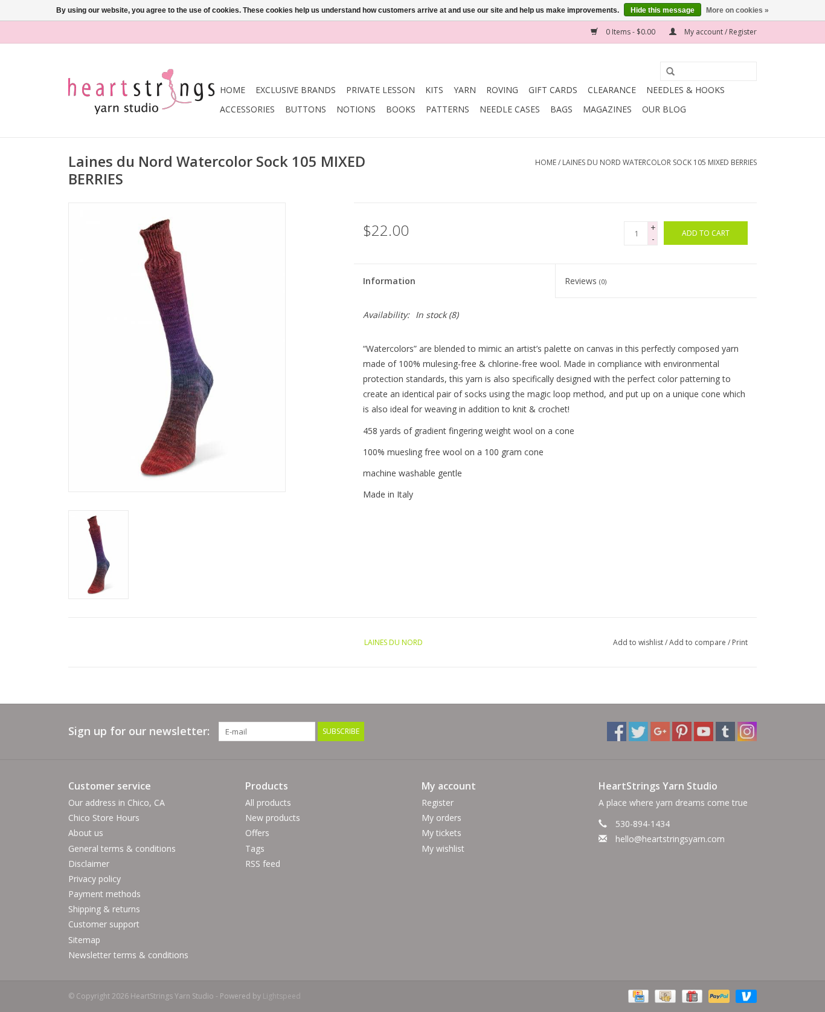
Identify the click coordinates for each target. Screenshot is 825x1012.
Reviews (585, 281)
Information (389, 281)
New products (272, 817)
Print (740, 642)
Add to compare (698, 642)
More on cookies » (737, 10)
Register (438, 802)
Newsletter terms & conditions (128, 955)
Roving (502, 90)
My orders (441, 817)
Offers (257, 832)
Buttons (305, 109)
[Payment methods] (637, 995)
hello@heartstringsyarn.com (670, 839)
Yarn (465, 90)
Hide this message (663, 10)
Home (232, 90)
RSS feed (262, 863)
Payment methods (104, 894)
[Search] (666, 72)
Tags (255, 848)
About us (85, 832)
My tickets (441, 832)
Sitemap (84, 940)
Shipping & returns (104, 909)
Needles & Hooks (685, 90)
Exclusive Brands (295, 90)
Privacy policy (94, 878)
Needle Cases (510, 109)
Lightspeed (282, 996)
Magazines (607, 109)
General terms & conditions (122, 848)
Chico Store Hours (104, 817)
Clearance (612, 90)
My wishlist (443, 848)
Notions (356, 109)
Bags (561, 109)
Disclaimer (88, 863)
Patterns (447, 109)
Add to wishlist (638, 642)
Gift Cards (552, 90)
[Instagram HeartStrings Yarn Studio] (747, 731)
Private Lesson (380, 90)
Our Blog (664, 109)
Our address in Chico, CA (116, 802)
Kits (434, 90)
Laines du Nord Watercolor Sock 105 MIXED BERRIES (659, 162)
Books (401, 109)
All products (268, 802)
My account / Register (719, 32)
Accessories (247, 109)
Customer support (104, 924)
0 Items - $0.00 (630, 32)
